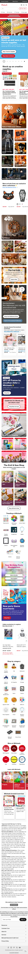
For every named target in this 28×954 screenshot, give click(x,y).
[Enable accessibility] (25, 951)
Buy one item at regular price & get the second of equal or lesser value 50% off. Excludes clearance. (14, 872)
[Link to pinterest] (14, 948)
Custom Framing (4, 1)
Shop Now (5, 49)
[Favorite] (15, 334)
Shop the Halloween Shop (11, 316)
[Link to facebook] (8, 948)
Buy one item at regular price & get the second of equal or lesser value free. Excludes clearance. (13, 876)
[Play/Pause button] (4, 61)
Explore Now (14, 279)
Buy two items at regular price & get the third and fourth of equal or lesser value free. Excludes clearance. (14, 890)
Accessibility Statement (14, 952)
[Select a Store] (21, 5)
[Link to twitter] (17, 948)
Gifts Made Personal (23, 350)
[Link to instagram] (11, 948)
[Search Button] (2, 8)
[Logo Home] (4, 4)
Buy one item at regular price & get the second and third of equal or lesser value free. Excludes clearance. (14, 881)
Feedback (15, 904)
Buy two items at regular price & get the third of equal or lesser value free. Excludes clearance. (14, 886)
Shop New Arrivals (14, 406)
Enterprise (24, 1)
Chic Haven (6, 350)
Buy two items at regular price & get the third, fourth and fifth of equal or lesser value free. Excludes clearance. (14, 895)
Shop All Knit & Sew (14, 508)
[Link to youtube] (20, 948)
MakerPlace (15, 1)
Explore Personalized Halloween (12, 320)
